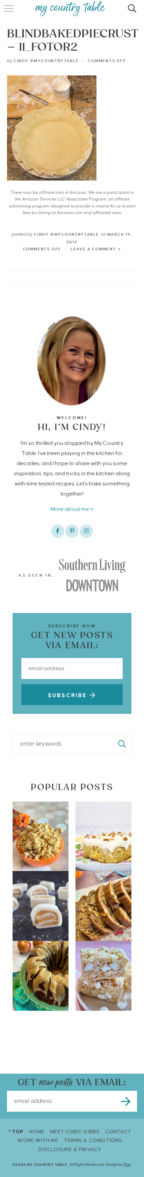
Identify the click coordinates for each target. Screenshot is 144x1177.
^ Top (15, 1131)
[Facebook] (57, 531)
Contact (118, 1131)
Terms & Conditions (93, 1140)
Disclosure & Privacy (70, 1149)
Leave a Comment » (96, 249)
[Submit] (122, 744)
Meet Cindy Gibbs (75, 1131)
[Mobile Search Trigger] (131, 12)
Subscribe (68, 695)
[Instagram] (86, 531)
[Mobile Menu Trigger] (9, 12)
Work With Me (37, 1140)
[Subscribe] (126, 1101)
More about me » (72, 509)
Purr (127, 1164)
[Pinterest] (72, 531)
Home (36, 1131)
